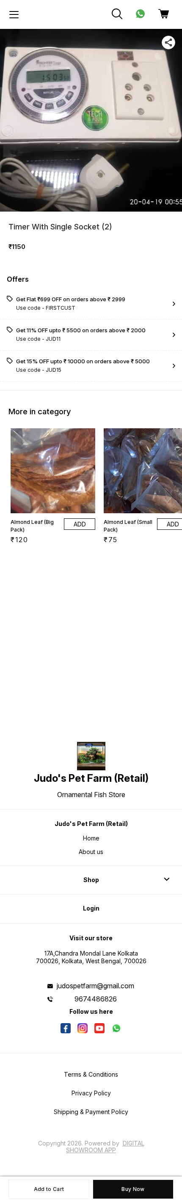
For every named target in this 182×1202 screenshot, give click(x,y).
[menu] (14, 14)
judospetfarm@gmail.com (95, 986)
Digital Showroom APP (105, 1147)
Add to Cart (49, 1189)
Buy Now (132, 1189)
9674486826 (95, 999)
